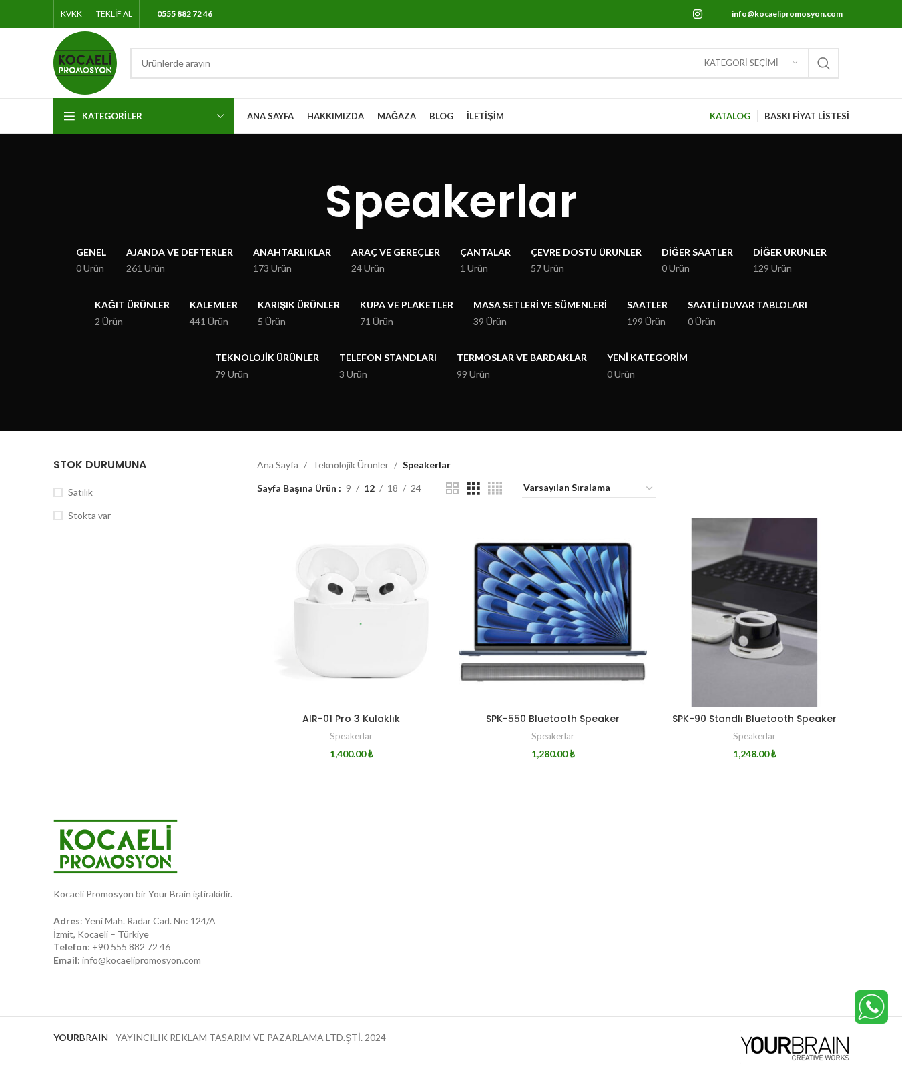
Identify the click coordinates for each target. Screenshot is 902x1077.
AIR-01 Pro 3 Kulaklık (351, 718)
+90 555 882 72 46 (131, 946)
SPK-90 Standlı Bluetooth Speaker (754, 718)
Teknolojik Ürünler (350, 464)
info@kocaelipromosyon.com (141, 960)
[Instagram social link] (697, 14)
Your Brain (169, 894)
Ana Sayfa (277, 464)
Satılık (80, 492)
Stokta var (89, 515)
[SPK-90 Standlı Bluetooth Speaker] (754, 612)
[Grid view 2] (452, 488)
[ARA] (824, 63)
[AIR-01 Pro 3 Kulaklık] (351, 612)
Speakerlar (351, 736)
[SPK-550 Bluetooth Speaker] (553, 612)
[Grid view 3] (473, 488)
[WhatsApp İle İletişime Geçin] (871, 1006)
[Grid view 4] (495, 488)
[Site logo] (85, 61)
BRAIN (80, 1037)
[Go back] (308, 201)
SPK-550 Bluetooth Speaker (553, 718)
